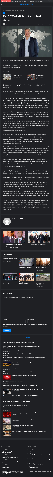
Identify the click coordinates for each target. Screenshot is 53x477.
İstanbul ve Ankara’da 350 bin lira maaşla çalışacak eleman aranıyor (29, 419)
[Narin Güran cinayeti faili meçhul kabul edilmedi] (7, 414)
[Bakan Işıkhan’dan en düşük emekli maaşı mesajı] (7, 377)
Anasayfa (6, 10)
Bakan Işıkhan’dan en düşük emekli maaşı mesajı (24, 375)
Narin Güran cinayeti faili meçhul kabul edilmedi (24, 413)
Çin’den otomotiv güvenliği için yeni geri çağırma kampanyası (27, 389)
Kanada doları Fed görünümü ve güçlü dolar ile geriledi (17, 401)
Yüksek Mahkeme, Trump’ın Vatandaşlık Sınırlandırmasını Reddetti (20, 385)
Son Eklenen (26, 337)
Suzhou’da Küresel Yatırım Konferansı (9, 282)
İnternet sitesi (30, 319)
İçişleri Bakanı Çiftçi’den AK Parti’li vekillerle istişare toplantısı (18, 342)
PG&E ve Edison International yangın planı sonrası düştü (17, 354)
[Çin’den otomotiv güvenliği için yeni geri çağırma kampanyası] (7, 391)
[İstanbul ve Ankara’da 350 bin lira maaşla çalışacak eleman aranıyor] (7, 421)
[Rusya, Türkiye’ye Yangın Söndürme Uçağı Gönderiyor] (7, 397)
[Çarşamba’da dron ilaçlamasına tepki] (7, 364)
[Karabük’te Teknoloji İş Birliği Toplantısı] (7, 77)
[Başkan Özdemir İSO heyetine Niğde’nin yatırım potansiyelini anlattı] (7, 433)
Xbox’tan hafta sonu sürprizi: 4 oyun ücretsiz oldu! (16, 368)
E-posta (5, 319)
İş (9, 10)
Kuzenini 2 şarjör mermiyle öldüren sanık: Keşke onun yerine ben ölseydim (21, 346)
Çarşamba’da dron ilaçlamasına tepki (21, 362)
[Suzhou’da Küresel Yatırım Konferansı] (10, 277)
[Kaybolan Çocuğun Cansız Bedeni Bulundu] (7, 427)
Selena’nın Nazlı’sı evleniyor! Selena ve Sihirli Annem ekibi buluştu (19, 371)
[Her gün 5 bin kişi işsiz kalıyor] (43, 262)
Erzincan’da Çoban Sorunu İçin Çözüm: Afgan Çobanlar (42, 283)
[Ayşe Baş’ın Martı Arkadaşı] (26, 262)
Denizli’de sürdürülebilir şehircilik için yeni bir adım (16, 405)
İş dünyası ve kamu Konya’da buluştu (24, 282)
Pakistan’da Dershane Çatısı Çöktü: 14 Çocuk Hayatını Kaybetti (19, 409)
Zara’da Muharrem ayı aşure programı (13, 381)
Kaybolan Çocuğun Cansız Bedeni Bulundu (22, 425)
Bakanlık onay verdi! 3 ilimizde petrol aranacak (21, 1)
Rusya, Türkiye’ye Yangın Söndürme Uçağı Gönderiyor (25, 395)
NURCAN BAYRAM (9, 24)
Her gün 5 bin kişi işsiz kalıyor (41, 268)
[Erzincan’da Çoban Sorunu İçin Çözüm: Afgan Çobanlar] (43, 277)
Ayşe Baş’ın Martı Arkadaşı (26, 267)
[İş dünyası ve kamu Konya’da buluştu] (26, 277)
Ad (4, 314)
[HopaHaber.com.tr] (26, 4)
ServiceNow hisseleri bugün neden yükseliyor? (10, 259)
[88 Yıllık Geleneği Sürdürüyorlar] (31, 77)
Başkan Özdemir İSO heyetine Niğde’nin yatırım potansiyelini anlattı (29, 431)
